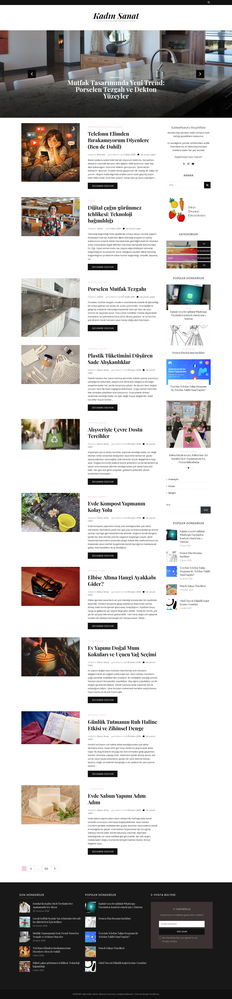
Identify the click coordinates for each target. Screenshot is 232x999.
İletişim (172, 493)
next (200, 74)
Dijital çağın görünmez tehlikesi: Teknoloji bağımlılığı (115, 214)
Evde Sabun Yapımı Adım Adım (117, 799)
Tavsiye (102, 282)
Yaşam (118, 126)
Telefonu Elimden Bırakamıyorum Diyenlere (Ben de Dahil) (118, 140)
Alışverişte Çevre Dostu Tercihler (115, 432)
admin (100, 228)
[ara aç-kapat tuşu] (209, 2)
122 (47, 868)
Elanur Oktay (103, 370)
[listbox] (116, 74)
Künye (171, 486)
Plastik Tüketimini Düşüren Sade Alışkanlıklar (120, 358)
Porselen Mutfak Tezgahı (117, 288)
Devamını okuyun (103, 186)
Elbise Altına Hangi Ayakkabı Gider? (122, 580)
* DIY (90, 641)
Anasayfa (173, 479)
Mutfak (92, 282)
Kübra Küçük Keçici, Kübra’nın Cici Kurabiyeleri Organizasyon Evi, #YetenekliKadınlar (188, 459)
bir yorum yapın (148, 154)
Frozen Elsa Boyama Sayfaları (188, 352)
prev (32, 74)
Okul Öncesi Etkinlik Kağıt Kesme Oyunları (122, 963)
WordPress (154, 994)
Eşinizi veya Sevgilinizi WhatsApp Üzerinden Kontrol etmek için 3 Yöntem (188, 315)
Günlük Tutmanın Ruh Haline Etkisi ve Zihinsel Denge (122, 725)
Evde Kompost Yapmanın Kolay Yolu (116, 506)
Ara (168, 504)
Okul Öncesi (188, 349)
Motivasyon (105, 126)
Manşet (92, 126)
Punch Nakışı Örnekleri (193, 586)
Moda (101, 570)
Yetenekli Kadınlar (188, 451)
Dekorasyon (116, 77)
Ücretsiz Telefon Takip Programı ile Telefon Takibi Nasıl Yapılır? (195, 571)
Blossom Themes (134, 994)
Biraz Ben (101, 154)
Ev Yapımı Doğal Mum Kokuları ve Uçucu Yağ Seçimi (122, 651)
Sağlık (91, 200)
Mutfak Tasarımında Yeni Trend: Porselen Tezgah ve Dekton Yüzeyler (116, 89)
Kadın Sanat (116, 15)
